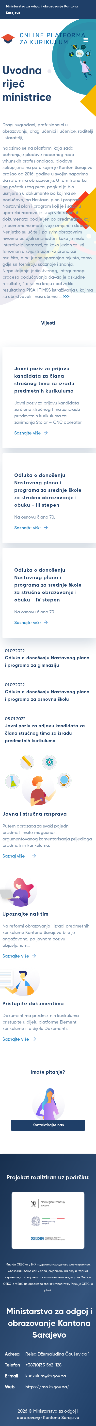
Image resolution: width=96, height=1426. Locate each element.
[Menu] (85, 40)
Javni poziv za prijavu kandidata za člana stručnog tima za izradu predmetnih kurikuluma (45, 733)
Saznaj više (13, 856)
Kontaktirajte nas (48, 1125)
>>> (66, 297)
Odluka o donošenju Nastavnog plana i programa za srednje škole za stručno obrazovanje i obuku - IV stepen (48, 585)
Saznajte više (27, 433)
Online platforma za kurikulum (52, 39)
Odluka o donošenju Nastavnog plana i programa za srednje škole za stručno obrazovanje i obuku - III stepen (48, 490)
